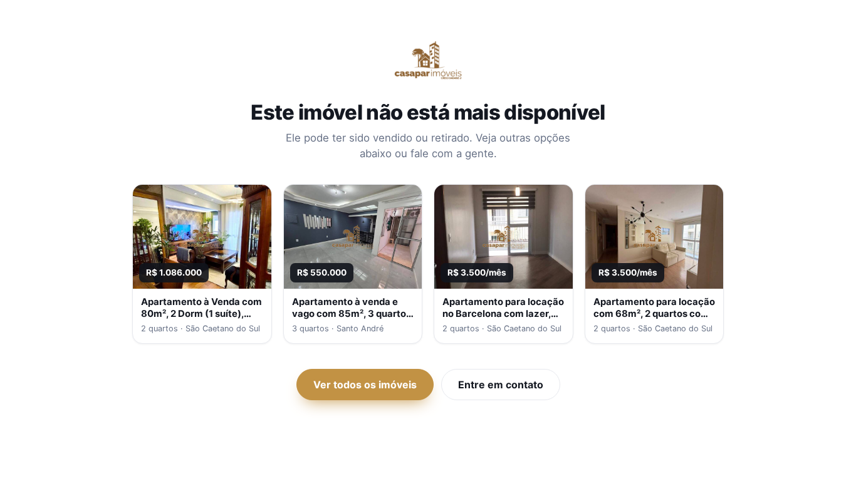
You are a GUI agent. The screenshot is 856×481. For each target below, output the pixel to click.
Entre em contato (500, 384)
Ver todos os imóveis (365, 384)
